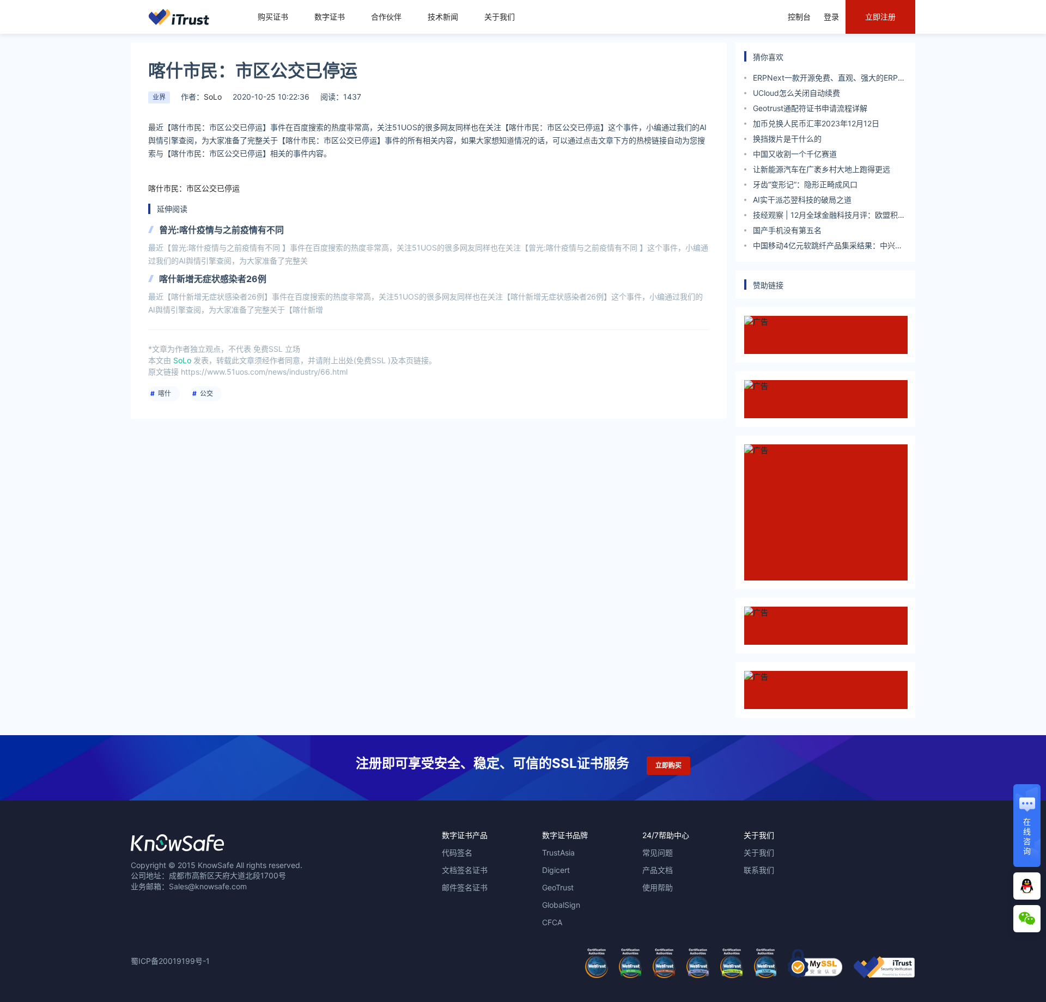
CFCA (552, 922)
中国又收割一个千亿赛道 (795, 153)
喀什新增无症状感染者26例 (212, 278)
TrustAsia (558, 852)
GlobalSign (561, 904)
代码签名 (457, 852)
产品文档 (657, 870)
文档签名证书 (465, 870)
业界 (159, 97)
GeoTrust (558, 887)
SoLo (213, 96)
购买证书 (273, 16)
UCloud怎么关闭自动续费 (796, 92)
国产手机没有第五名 (787, 230)
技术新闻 (443, 16)
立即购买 (668, 765)
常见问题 (657, 852)
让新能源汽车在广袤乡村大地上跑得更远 (821, 169)
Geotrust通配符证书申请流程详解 (810, 108)
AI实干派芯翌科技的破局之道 (802, 199)
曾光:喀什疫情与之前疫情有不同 (221, 229)
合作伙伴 (386, 16)
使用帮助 (657, 887)
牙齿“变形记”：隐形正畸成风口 (805, 184)
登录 (831, 16)
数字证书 (329, 16)
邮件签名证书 (465, 887)
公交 (206, 393)
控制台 (799, 16)
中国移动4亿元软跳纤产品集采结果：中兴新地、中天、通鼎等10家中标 (828, 247)
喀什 (164, 393)
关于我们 (499, 16)
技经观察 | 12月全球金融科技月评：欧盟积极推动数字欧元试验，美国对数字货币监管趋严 (829, 216)
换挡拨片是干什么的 (787, 138)
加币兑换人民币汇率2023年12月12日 (816, 123)
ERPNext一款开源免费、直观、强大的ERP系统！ (829, 79)
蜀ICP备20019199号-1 (170, 961)
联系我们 (759, 870)
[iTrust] (884, 975)
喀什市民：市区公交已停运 (194, 188)
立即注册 (880, 16)
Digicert (556, 870)
